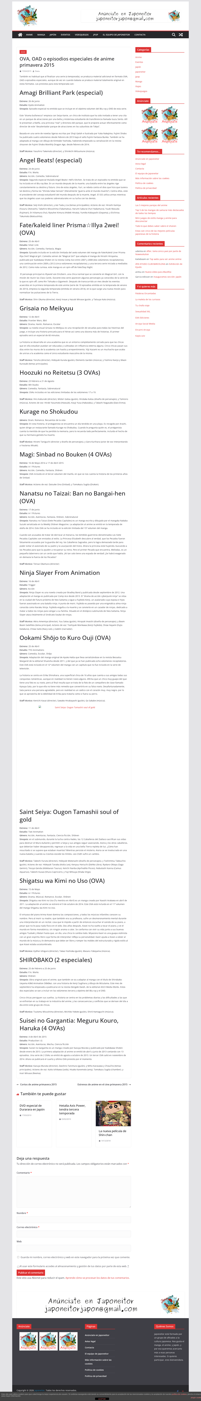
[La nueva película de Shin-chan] (113, 1102)
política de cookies (179, 1394)
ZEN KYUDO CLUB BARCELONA (150, 264)
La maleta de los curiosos (147, 299)
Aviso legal (140, 163)
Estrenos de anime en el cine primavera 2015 (102, 1084)
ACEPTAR (102, 1399)
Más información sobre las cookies (152, 178)
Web (19, 1241)
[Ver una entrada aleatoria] (180, 34)
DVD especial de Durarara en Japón (32, 1107)
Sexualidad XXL (142, 311)
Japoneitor (140, 71)
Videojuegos (82, 34)
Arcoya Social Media (145, 323)
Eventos (65, 34)
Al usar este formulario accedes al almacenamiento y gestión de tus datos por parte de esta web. (74, 1266)
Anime (29, 34)
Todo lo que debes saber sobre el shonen (155, 226)
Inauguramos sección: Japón (167, 276)
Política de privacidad (146, 188)
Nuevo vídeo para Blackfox (158, 271)
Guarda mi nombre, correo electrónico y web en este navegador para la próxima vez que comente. (75, 1257)
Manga (41, 34)
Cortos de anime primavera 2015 (38, 1084)
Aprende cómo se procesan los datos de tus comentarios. (97, 1277)
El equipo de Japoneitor (116, 34)
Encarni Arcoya (142, 329)
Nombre (22, 1213)
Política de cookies (144, 183)
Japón (53, 34)
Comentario (24, 1172)
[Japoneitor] (20, 34)
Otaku (37, 71)
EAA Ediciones (142, 317)
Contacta (139, 34)
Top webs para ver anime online (165, 259)
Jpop (95, 34)
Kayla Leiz (140, 335)
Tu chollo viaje (142, 305)
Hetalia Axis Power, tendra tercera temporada (72, 1109)
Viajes (138, 86)
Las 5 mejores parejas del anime (151, 205)
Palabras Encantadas (145, 293)
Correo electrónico (28, 1227)
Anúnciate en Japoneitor (147, 158)
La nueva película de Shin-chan (112, 1133)
